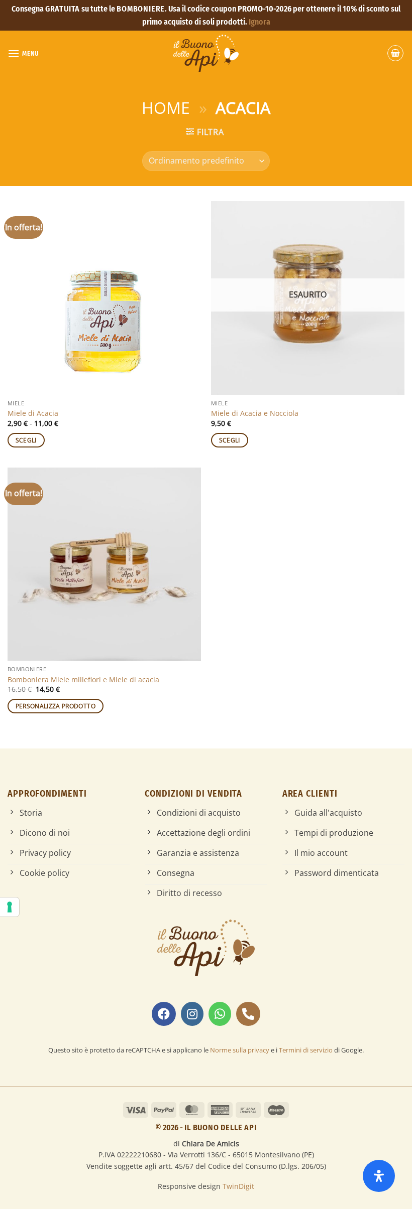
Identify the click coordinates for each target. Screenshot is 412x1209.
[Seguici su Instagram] (192, 1013)
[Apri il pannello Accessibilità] (379, 1176)
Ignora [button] (259, 22)
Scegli (26, 440)
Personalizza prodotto (55, 706)
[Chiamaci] (248, 1013)
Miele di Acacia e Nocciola (254, 413)
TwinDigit (238, 1186)
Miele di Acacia (33, 413)
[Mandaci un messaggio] (220, 1013)
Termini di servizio (306, 1049)
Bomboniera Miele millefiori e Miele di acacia (83, 679)
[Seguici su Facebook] (163, 1013)
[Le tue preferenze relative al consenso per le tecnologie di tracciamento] (9, 907)
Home (166, 107)
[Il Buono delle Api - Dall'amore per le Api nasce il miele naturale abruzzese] (206, 53)
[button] (23, 53)
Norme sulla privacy (239, 1049)
